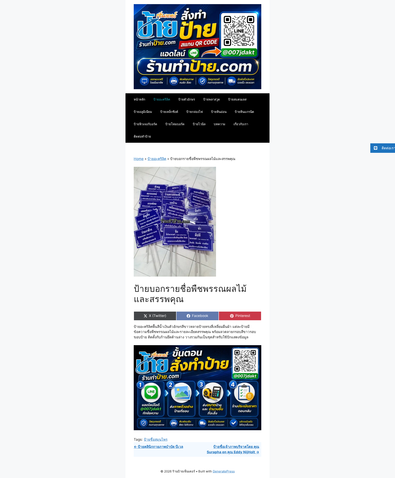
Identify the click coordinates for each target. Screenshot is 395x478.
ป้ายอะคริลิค (161, 99)
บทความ (219, 124)
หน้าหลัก (139, 99)
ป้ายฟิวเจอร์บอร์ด (145, 124)
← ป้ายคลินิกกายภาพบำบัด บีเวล (158, 447)
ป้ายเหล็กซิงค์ (169, 112)
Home (139, 159)
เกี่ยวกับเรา (241, 124)
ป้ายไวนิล (199, 124)
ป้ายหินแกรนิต (244, 112)
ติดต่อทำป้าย (142, 136)
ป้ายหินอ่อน (219, 112)
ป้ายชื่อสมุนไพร (155, 439)
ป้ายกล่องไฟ (194, 112)
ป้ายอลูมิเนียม (143, 112)
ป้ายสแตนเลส (237, 99)
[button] (382, 148)
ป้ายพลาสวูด (211, 99)
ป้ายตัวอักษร (186, 99)
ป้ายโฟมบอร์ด (175, 124)
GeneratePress (224, 471)
